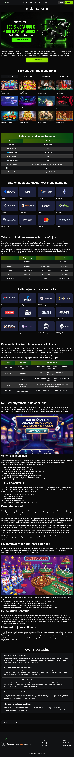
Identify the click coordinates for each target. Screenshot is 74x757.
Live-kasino (27, 76)
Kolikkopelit (63, 76)
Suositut (8, 76)
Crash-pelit (45, 76)
